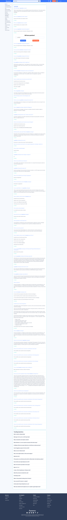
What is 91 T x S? (16, 467)
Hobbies (6, 19)
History (6, 18)
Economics (20, 508)
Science (6, 26)
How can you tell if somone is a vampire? (21, 481)
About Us (48, 496)
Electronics (6, 13)
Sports (6, 28)
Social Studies (7, 27)
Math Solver (35, 503)
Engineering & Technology (7, 15)
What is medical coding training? (19, 434)
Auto (5, 8)
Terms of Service (49, 500)
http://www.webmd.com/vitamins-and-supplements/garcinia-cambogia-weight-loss (28, 144)
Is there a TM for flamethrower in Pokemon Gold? (22, 470)
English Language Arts (22, 503)
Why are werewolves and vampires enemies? (21, 439)
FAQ (33, 505)
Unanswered (7, 500)
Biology (20, 500)
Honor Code (35, 498)
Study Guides (35, 501)
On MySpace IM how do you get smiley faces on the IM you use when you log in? (27, 445)
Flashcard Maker (35, 500)
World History (21, 501)
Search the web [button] (23, 40)
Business (6, 12)
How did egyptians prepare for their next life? (21, 448)
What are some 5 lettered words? (19, 450)
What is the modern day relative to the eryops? (22, 464)
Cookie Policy (49, 505)
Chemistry (20, 498)
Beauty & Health (7, 9)
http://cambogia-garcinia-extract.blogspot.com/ (22, 95)
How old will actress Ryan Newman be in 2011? (21, 461)
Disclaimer (48, 503)
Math (5, 23)
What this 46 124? (17, 456)
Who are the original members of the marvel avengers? (23, 453)
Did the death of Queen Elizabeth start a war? (21, 483)
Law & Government (8, 22)
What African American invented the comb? (21, 472)
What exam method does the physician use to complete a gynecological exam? (27, 486)
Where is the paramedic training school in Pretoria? (22, 478)
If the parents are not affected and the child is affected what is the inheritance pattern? (28, 459)
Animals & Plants (7, 5)
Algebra (20, 496)
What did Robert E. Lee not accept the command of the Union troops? (25, 442)
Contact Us (48, 498)
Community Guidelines (36, 496)
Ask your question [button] (35, 40)
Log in (60, 1)
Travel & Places (7, 30)
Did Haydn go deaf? (17, 475)
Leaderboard (7, 496)
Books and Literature (8, 10)
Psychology (20, 505)
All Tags (6, 498)
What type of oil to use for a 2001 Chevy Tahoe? (22, 436)
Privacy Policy (49, 501)
